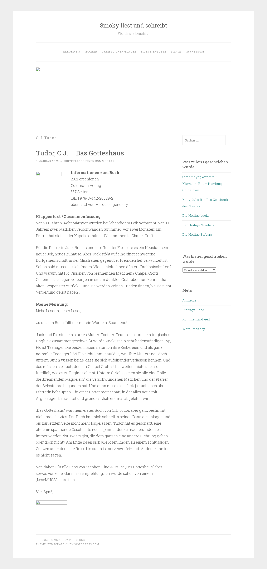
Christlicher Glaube (119, 51)
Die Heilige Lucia (195, 215)
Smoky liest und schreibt (133, 25)
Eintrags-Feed (193, 310)
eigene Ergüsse (153, 51)
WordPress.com (86, 544)
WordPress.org (193, 329)
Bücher (91, 51)
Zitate (176, 51)
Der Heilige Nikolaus (198, 225)
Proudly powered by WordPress (61, 539)
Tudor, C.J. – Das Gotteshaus (80, 152)
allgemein (72, 51)
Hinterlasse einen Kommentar (89, 161)
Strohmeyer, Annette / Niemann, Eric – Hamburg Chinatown (202, 183)
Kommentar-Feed (196, 319)
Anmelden (190, 300)
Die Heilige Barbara (197, 234)
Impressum (195, 51)
